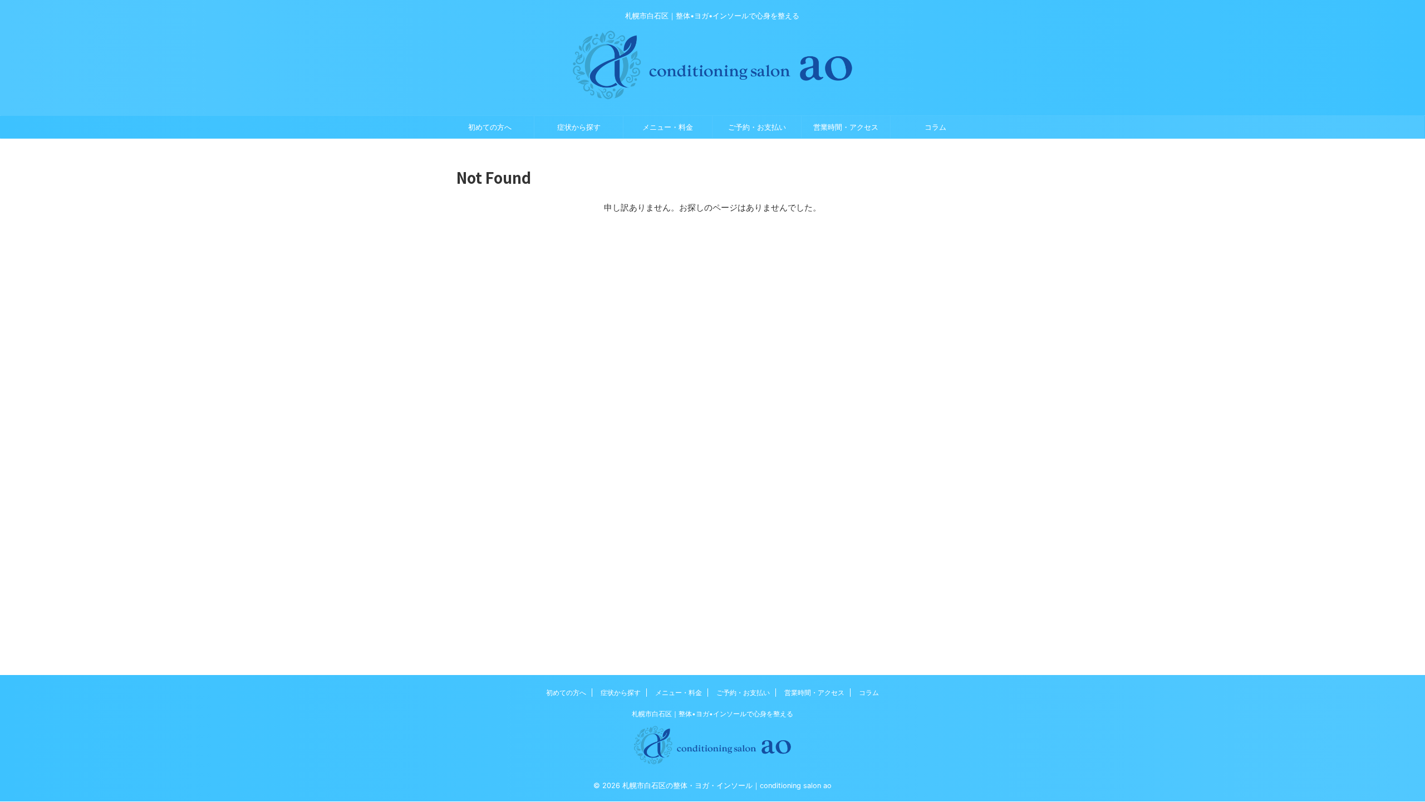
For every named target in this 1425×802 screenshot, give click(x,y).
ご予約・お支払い (757, 127)
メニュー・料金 (667, 127)
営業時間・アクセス (845, 127)
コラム (935, 127)
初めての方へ (490, 127)
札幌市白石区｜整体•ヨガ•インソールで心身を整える (712, 714)
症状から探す (579, 127)
